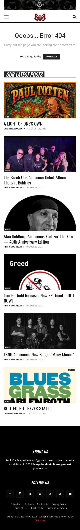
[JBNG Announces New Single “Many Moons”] (40, 331)
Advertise (16, 504)
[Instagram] (20, 494)
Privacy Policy (59, 504)
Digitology (40, 520)
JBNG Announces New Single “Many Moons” (39, 354)
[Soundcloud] (30, 494)
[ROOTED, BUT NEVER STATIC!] (40, 385)
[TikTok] (50, 494)
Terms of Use (21, 508)
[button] (6, 17)
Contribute (42, 504)
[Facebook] (10, 494)
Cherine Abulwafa (14, 128)
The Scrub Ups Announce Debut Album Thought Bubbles (35, 180)
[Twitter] (60, 494)
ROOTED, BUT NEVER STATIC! (28, 408)
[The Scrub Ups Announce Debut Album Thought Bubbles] (40, 154)
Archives (29, 504)
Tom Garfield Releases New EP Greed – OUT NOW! (39, 298)
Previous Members (57, 508)
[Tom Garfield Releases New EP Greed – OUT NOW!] (40, 272)
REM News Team (13, 187)
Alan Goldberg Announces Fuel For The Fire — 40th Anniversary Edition (38, 239)
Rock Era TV (37, 508)
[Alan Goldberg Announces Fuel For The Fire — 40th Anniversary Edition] (40, 213)
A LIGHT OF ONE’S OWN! (23, 123)
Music (7, 116)
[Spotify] (40, 494)
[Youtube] (70, 494)
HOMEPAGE (51, 56)
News (7, 170)
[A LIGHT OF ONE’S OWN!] (40, 100)
